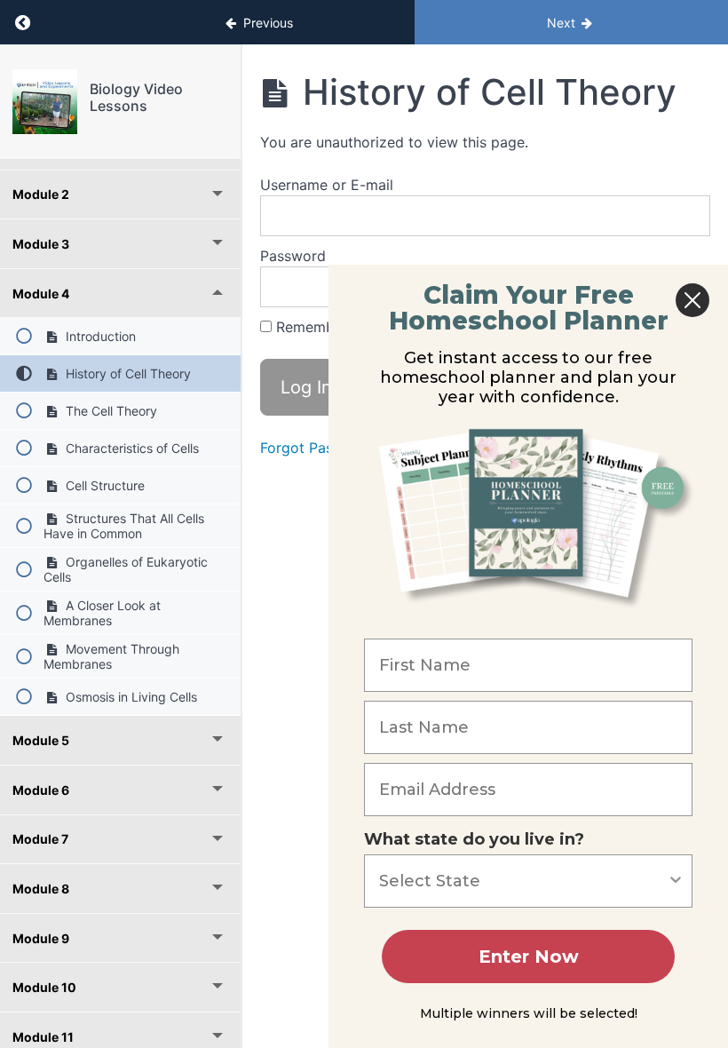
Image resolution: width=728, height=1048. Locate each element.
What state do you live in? (474, 839)
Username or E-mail (326, 185)
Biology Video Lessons (136, 97)
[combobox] (523, 881)
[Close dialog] (692, 300)
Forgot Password (317, 448)
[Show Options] (675, 881)
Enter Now (529, 956)
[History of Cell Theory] (44, 101)
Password (293, 256)
